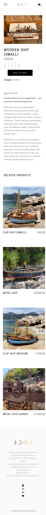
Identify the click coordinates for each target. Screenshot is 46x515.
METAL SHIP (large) (15, 414)
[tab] (13, 93)
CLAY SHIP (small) (15, 232)
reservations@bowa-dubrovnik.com (23, 464)
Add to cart (20, 73)
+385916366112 (23, 470)
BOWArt (16, 80)
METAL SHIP (10, 292)
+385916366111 (23, 473)
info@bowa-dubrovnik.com (23, 467)
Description (11, 93)
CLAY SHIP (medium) (15, 353)
